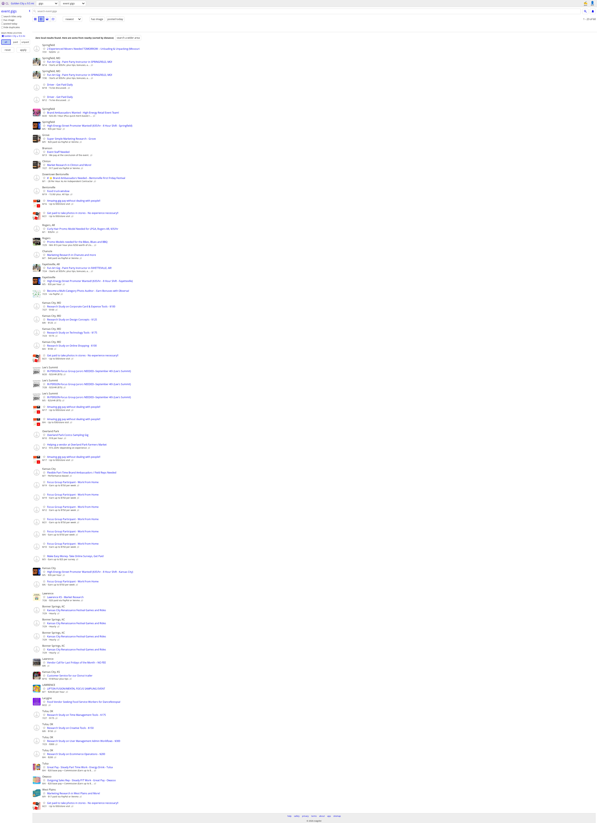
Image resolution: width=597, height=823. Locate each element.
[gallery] (47, 19)
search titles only (12, 16)
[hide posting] (58, 52)
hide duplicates (12, 27)
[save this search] (593, 11)
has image (9, 19)
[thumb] (41, 19)
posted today (10, 23)
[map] (53, 19)
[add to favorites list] (44, 48)
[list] (35, 19)
